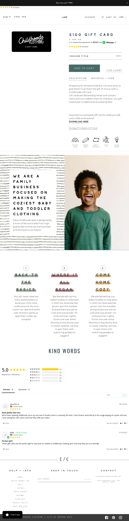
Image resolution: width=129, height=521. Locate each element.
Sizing (20, 488)
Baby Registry (20, 506)
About (20, 477)
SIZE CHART (114, 70)
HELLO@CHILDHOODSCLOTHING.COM (109, 476)
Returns (20, 495)
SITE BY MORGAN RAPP (59, 517)
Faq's (20, 484)
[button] (121, 423)
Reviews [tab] (6, 389)
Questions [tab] (22, 389)
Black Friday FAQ (20, 481)
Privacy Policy (20, 503)
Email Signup (20, 492)
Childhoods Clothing (30, 517)
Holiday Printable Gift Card (83, 128)
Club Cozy (20, 499)
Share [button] (7, 423)
